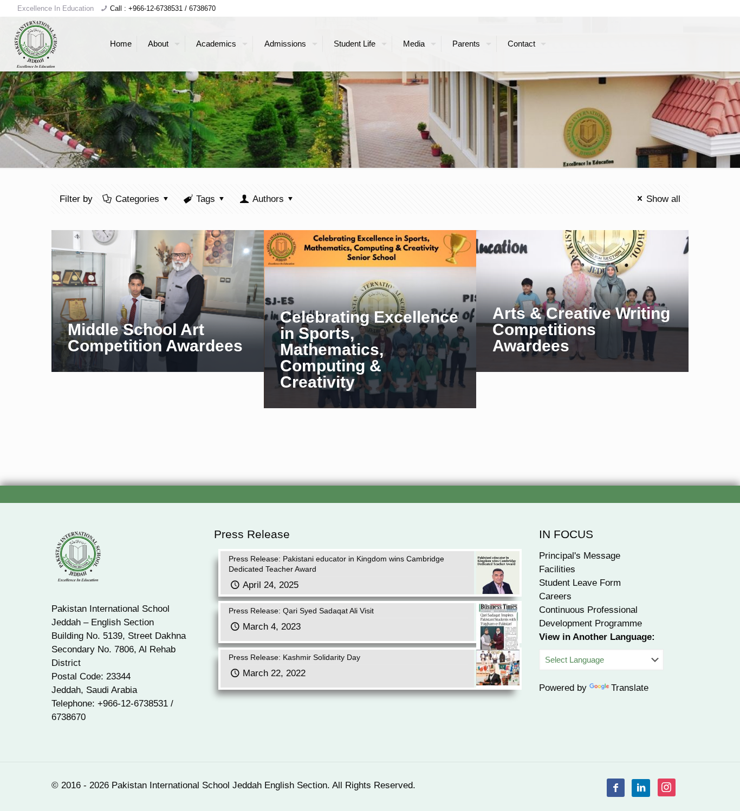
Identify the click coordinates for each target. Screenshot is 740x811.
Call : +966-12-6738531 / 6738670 (163, 8)
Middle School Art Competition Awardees (155, 338)
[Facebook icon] (616, 788)
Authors (268, 199)
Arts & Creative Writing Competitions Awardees (581, 329)
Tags (205, 199)
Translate (629, 688)
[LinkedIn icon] (641, 788)
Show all (663, 199)
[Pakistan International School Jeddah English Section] (36, 44)
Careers (555, 596)
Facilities (557, 569)
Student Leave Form (580, 583)
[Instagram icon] (666, 788)
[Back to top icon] (688, 788)
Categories (137, 199)
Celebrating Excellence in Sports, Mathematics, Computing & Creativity (369, 349)
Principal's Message (579, 556)
